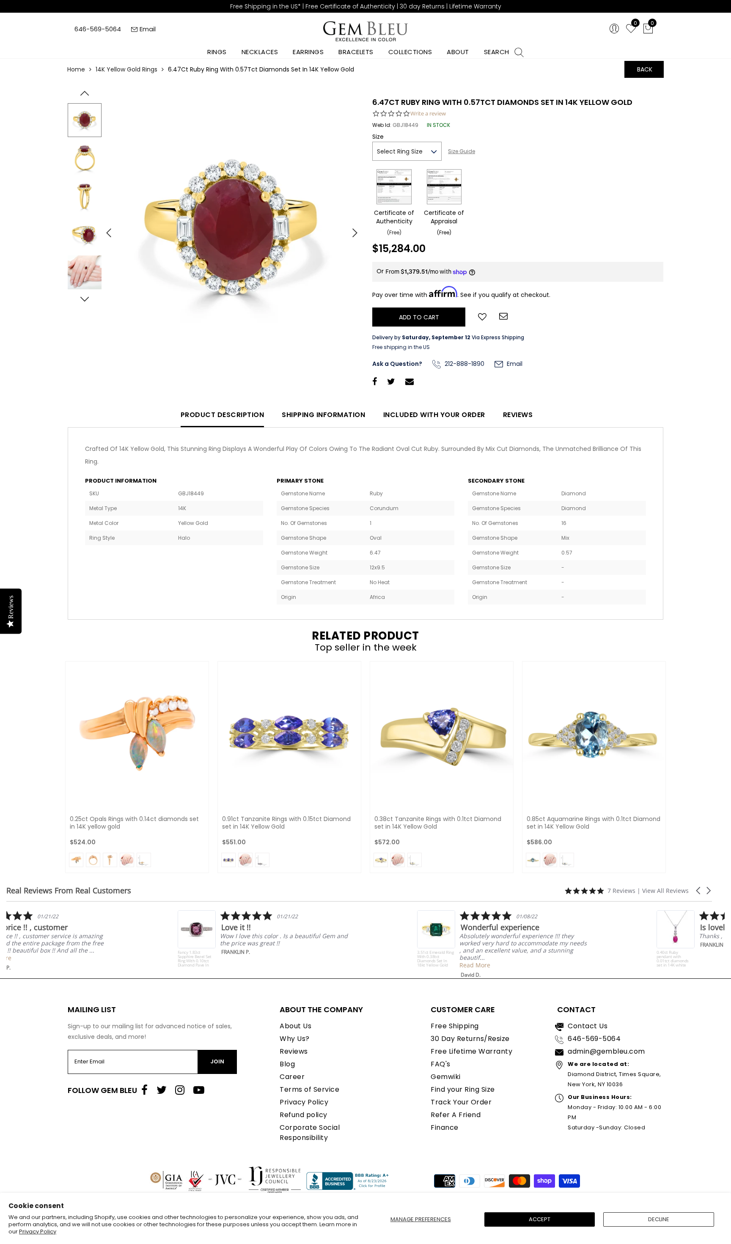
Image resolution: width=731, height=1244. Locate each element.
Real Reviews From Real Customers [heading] (68, 890)
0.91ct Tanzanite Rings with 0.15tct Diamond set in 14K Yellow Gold (286, 823)
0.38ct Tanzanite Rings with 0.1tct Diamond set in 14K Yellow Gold (437, 823)
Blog (287, 1064)
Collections (410, 51)
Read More (64, 958)
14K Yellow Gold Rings (126, 69)
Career (292, 1077)
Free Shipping (455, 1026)
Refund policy (303, 1115)
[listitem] (91, 940)
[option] (232, 229)
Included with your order (434, 415)
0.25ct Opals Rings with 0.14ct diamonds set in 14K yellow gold (134, 823)
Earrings (308, 51)
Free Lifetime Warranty (471, 1051)
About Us (295, 1026)
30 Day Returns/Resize (470, 1039)
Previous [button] (105, 229)
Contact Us (587, 1026)
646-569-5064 (97, 29)
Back (644, 69)
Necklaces (260, 51)
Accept (539, 1219)
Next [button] (351, 229)
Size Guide (461, 151)
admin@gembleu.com (606, 1051)
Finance (445, 1127)
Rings (217, 51)
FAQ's (441, 1064)
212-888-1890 (463, 364)
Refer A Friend (456, 1115)
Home (76, 69)
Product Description (222, 415)
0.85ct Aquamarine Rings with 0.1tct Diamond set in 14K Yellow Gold (593, 823)
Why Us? (295, 1039)
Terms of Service (309, 1089)
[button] (699, 890)
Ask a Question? (397, 364)
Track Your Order (461, 1102)
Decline (658, 1219)
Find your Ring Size (463, 1089)
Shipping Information (323, 415)
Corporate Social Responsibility (310, 1132)
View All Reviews (665, 891)
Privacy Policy (37, 1232)
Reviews (518, 415)
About (458, 51)
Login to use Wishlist (482, 316)
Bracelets (356, 51)
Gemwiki (446, 1077)
